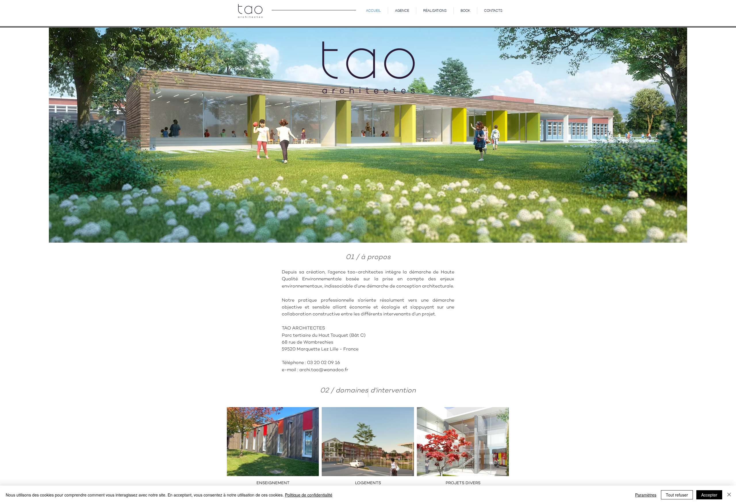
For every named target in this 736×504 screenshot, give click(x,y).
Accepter (709, 495)
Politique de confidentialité (308, 495)
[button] (434, 10)
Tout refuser (677, 495)
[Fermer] (729, 494)
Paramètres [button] (645, 495)
